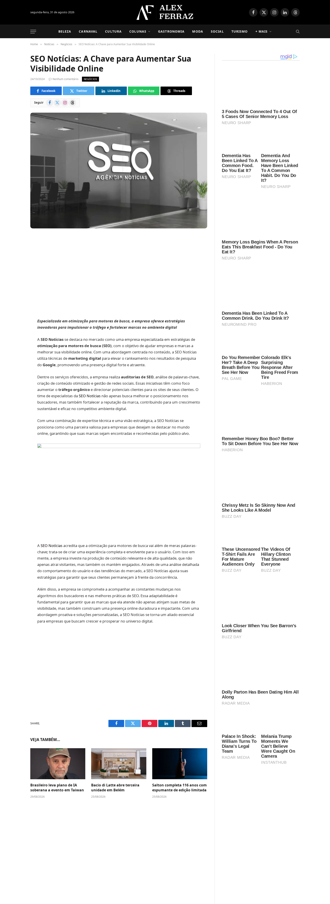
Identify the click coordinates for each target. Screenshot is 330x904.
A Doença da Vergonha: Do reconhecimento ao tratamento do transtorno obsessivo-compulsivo (275, 861)
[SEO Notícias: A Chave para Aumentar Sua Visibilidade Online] (118, 170)
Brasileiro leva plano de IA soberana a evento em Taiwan (57, 787)
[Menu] (33, 32)
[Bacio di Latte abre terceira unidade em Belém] (118, 763)
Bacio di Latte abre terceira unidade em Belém (115, 787)
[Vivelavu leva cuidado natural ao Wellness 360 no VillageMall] (234, 891)
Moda (197, 31)
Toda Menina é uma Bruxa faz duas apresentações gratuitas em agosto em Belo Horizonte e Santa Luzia (275, 829)
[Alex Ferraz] (165, 12)
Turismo (239, 31)
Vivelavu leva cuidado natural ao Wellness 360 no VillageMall (274, 888)
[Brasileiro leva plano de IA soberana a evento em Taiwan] (57, 763)
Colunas (137, 31)
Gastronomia (171, 31)
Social (217, 31)
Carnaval (88, 31)
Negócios (90, 79)
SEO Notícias (90, 395)
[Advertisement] (118, 273)
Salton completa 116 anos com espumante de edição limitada (179, 787)
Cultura (113, 31)
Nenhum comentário (65, 79)
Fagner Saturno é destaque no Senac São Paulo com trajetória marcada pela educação (275, 799)
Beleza (64, 31)
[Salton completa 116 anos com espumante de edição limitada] (179, 763)
